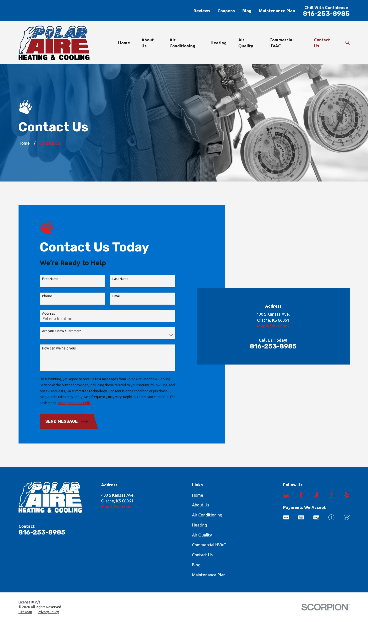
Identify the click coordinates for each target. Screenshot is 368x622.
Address (48, 313)
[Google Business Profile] (286, 495)
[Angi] (316, 495)
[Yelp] (346, 495)
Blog (246, 10)
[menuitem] (25, 612)
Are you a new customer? (61, 331)
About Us (200, 504)
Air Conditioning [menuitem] (182, 42)
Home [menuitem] (124, 42)
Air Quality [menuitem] (245, 42)
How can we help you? (59, 348)
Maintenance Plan (277, 10)
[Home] (54, 43)
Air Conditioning (207, 514)
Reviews (202, 10)
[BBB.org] (331, 495)
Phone (47, 296)
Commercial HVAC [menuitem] (281, 42)
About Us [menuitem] (147, 42)
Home (197, 495)
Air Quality (202, 534)
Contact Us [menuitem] (322, 42)
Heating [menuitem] (219, 42)
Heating (199, 524)
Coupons (226, 10)
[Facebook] (301, 495)
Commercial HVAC (209, 544)
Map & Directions (273, 325)
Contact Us (202, 554)
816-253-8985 (326, 14)
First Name (50, 279)
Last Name (120, 279)
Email (116, 296)
